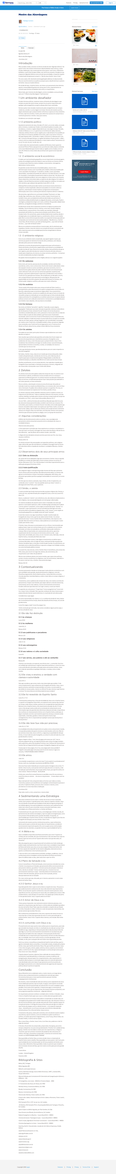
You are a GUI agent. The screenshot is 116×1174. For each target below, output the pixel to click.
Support (96, 1167)
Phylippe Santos (77, 153)
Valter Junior (76, 132)
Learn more (74, 8)
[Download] (96, 45)
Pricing (75, 3)
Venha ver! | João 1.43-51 (80, 110)
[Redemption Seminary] (84, 170)
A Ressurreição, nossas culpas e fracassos (85, 152)
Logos (28, 1167)
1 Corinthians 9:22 (23, 30)
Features (68, 3)
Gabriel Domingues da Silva (80, 112)
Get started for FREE (97, 3)
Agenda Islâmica (23, 26)
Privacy (77, 1167)
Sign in (111, 3)
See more (94, 27)
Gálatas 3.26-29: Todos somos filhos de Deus (85, 131)
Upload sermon (83, 3)
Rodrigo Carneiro (28, 21)
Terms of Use (86, 1167)
